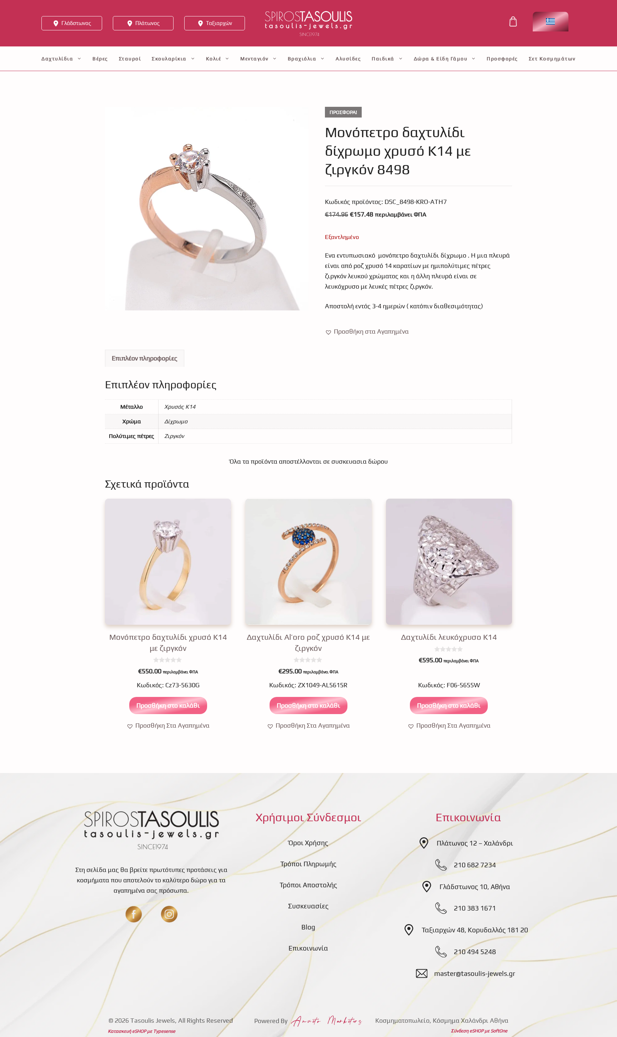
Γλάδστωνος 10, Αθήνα (475, 887)
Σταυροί (130, 58)
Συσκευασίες (308, 906)
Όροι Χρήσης (308, 843)
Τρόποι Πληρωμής (308, 864)
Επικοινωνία (308, 948)
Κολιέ (213, 58)
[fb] (133, 914)
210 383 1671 (475, 908)
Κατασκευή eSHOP (127, 1031)
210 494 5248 (475, 952)
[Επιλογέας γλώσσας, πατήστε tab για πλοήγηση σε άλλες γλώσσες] (550, 21)
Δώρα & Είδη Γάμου (441, 58)
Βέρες (100, 58)
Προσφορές (502, 58)
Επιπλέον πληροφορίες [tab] (144, 358)
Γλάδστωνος (76, 23)
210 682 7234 (475, 865)
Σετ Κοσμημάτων (552, 58)
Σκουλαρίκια (169, 58)
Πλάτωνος (147, 23)
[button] (367, 331)
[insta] (169, 914)
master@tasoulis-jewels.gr (474, 973)
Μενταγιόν (254, 58)
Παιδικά (383, 58)
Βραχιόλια (302, 58)
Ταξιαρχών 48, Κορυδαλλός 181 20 (475, 930)
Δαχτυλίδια (57, 58)
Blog (308, 927)
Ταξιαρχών (219, 23)
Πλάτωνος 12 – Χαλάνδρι (475, 843)
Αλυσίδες (348, 58)
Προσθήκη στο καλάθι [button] (168, 705)
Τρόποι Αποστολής (308, 885)
